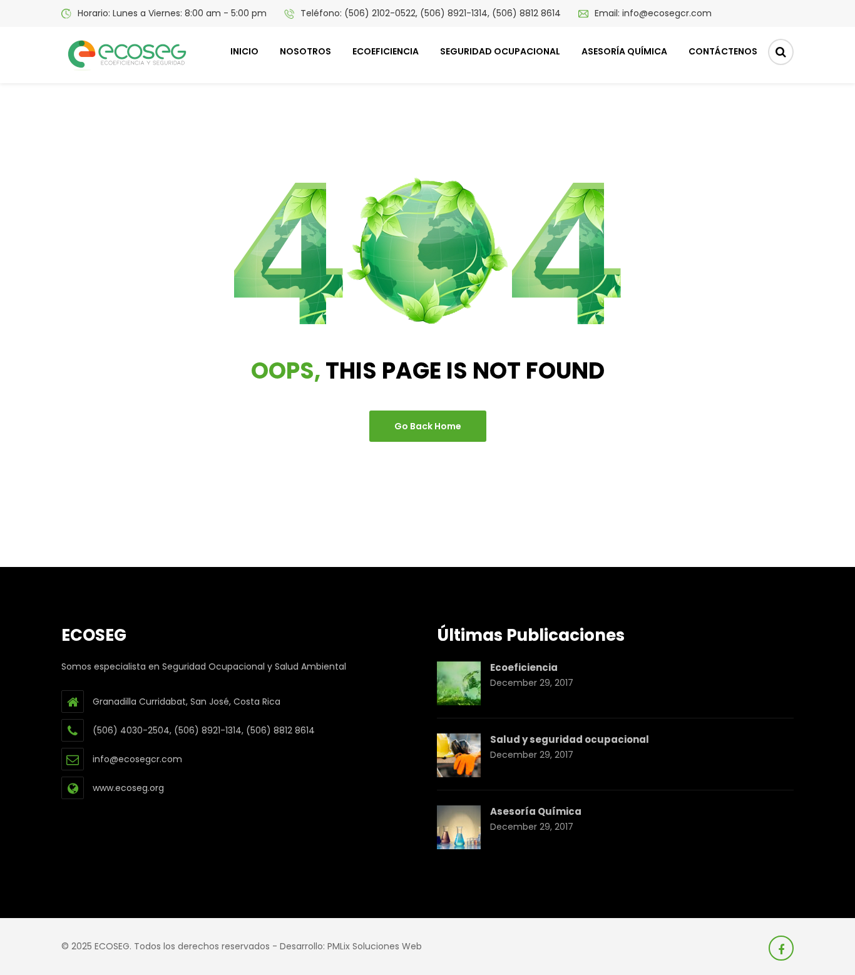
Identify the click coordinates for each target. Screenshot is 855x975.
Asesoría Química (624, 51)
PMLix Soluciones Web (374, 946)
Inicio (244, 51)
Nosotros (305, 51)
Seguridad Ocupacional (500, 51)
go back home (427, 426)
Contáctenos (723, 51)
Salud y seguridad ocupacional (569, 739)
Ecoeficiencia (385, 51)
